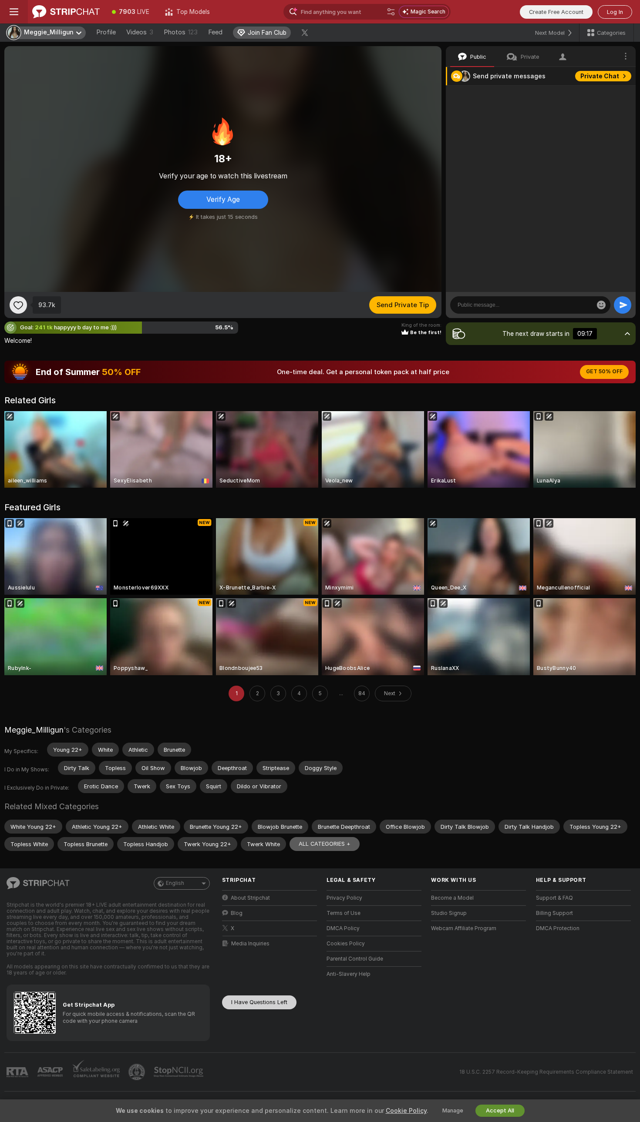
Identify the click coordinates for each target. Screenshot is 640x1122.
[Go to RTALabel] (18, 1072)
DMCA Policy (343, 928)
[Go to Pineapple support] (137, 1072)
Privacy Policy (344, 898)
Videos (139, 32)
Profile (106, 32)
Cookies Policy (346, 944)
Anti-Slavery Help (349, 974)
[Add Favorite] (18, 305)
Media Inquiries (250, 944)
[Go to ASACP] (51, 1072)
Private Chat (599, 76)
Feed (215, 32)
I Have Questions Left (259, 1002)
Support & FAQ (554, 898)
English (175, 883)
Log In (615, 12)
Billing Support (554, 913)
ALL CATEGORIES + (324, 844)
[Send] (622, 305)
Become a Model (452, 898)
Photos (181, 32)
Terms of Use (343, 913)
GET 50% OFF (604, 371)
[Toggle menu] (14, 11)
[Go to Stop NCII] (179, 1072)
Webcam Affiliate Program (463, 928)
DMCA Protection (557, 928)
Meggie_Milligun (34, 729)
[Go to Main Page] (66, 11)
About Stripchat (250, 898)
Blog (237, 913)
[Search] (391, 12)
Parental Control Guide (355, 959)
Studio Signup (449, 913)
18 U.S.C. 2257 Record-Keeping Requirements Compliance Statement (546, 1072)
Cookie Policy (406, 1110)
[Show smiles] (601, 305)
